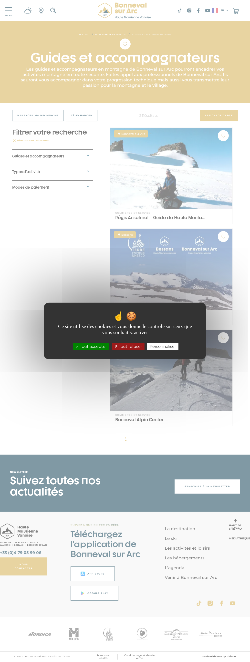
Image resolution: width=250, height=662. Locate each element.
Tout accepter (93, 346)
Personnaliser (163, 346)
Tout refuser (130, 346)
